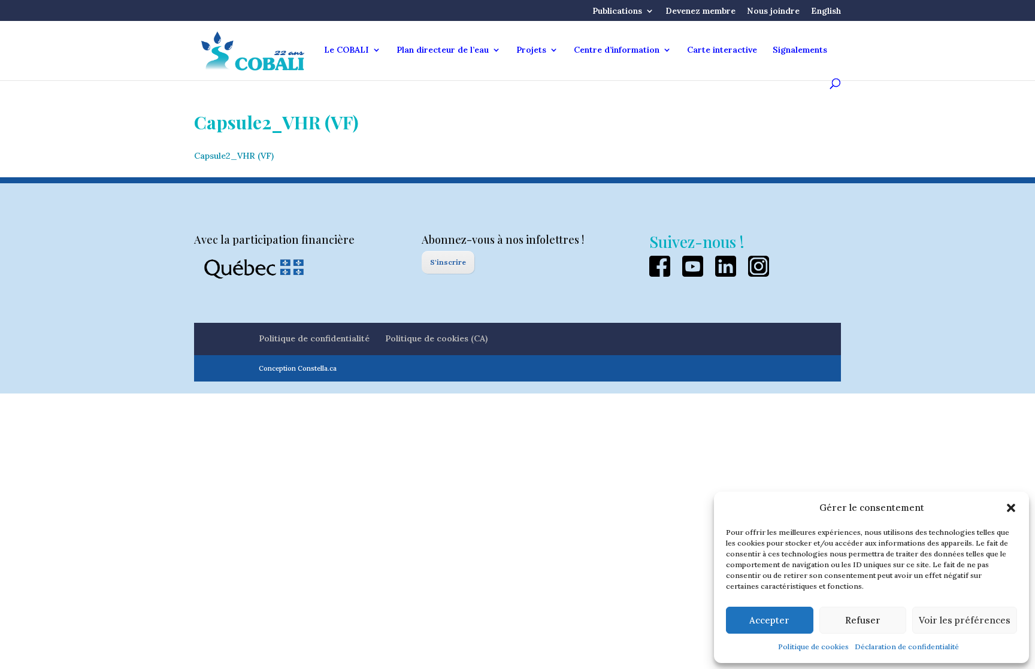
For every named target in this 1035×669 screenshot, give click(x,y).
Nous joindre (773, 11)
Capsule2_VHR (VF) (234, 155)
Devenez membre (700, 11)
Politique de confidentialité (314, 338)
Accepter (769, 620)
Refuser (862, 620)
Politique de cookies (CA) (436, 338)
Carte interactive (722, 50)
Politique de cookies (813, 646)
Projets (531, 50)
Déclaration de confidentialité (907, 646)
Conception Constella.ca (298, 368)
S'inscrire (448, 262)
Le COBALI (346, 50)
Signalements (800, 50)
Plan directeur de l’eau (443, 50)
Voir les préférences (964, 620)
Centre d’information (616, 50)
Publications (617, 11)
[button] (1011, 508)
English (826, 11)
